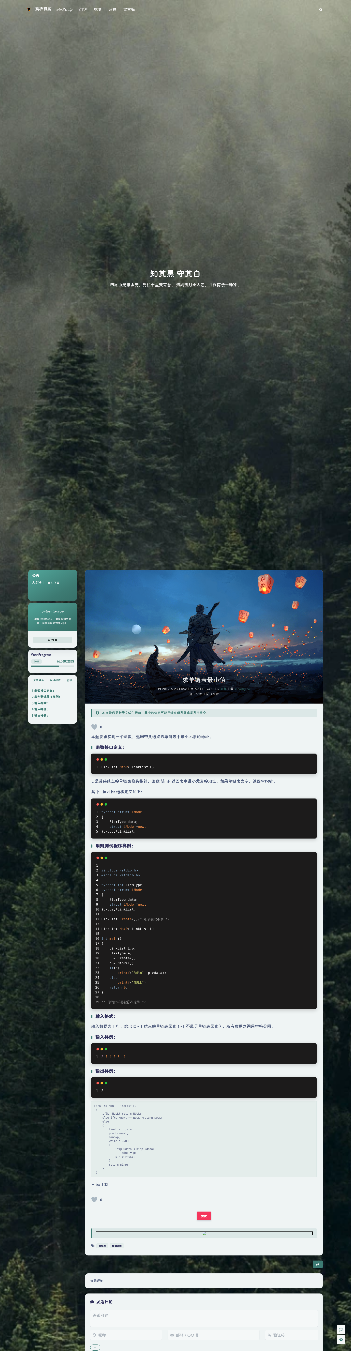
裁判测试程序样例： (48, 697)
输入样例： (42, 709)
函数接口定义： (45, 691)
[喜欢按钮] (94, 727)
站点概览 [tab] (55, 680)
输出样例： (42, 715)
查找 (224, 689)
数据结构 (117, 1246)
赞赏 (204, 1216)
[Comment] (341, 1329)
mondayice (242, 689)
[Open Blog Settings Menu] (341, 1339)
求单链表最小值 (204, 680)
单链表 (102, 1246)
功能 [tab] (69, 680)
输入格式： (42, 703)
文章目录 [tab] (38, 680)
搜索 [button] (54, 640)
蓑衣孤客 (43, 9)
